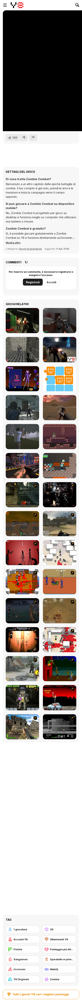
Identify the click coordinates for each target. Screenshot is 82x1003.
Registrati (33, 282)
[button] (13, 242)
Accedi (51, 282)
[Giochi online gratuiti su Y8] (17, 5)
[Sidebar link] (5, 5)
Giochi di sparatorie (30, 248)
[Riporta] (33, 137)
